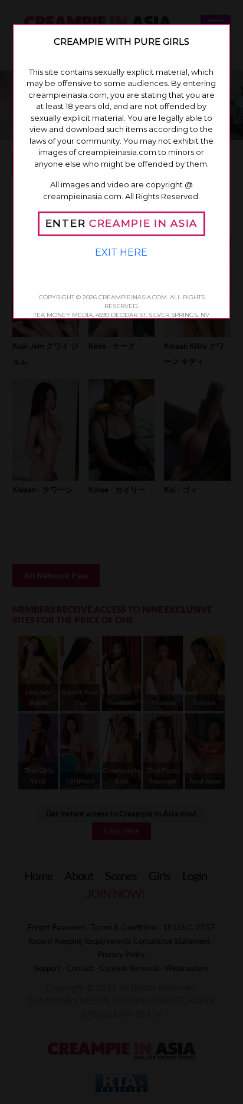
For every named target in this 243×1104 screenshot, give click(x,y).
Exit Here (121, 252)
